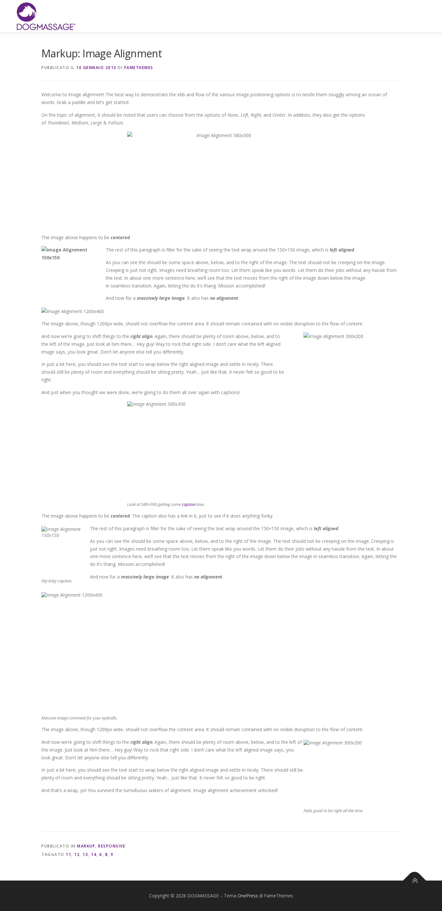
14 (93, 854)
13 (85, 854)
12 (77, 854)
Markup (86, 846)
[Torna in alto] (414, 880)
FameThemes (138, 67)
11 (68, 854)
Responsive (111, 846)
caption (188, 504)
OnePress (248, 896)
